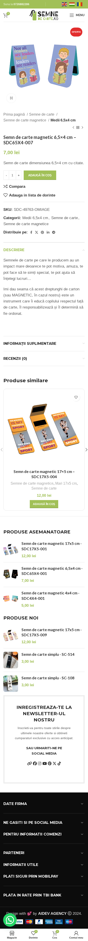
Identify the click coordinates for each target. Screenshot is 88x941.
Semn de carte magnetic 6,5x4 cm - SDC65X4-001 (52, 571)
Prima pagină (14, 114)
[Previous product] (73, 127)
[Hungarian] (73, 4)
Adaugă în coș (40, 175)
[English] (65, 4)
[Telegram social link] (54, 232)
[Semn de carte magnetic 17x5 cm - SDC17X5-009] (10, 636)
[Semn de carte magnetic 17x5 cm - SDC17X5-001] (10, 550)
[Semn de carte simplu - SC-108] (10, 683)
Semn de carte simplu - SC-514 (47, 654)
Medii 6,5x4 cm (63, 120)
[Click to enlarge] (11, 98)
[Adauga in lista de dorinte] (76, 397)
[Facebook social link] (31, 232)
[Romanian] (81, 4)
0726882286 (21, 4)
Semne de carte (42, 114)
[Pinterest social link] (42, 232)
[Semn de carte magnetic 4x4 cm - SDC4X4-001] (10, 599)
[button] (44, 504)
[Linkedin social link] (48, 232)
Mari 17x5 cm (66, 483)
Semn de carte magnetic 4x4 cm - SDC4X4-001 (50, 596)
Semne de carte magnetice (25, 120)
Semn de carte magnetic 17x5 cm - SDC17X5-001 (51, 546)
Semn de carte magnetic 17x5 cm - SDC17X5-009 (51, 632)
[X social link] (36, 232)
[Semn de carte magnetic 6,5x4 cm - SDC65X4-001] (10, 574)
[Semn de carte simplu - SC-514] (10, 660)
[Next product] (82, 127)
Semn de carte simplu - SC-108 (47, 678)
